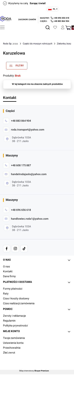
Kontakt (8, 271)
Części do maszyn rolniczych (37, 43)
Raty (6, 293)
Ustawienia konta (13, 342)
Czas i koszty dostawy (16, 298)
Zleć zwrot (9, 352)
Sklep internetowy (34, 371)
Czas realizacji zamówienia (19, 303)
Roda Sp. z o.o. (10, 43)
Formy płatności (12, 288)
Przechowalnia (11, 347)
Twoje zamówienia (14, 337)
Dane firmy (9, 276)
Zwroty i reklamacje (14, 315)
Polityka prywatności (15, 325)
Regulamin (9, 320)
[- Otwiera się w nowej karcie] (6, 248)
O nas (6, 266)
